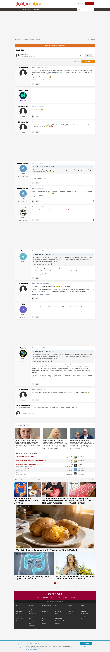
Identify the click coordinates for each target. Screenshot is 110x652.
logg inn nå (59, 407)
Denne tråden (87, 9)
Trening (59, 597)
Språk (34, 587)
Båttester (83, 616)
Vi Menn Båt (84, 613)
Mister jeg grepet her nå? (22, 468)
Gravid (31, 611)
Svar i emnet (88, 61)
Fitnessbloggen (73, 597)
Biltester (83, 611)
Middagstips (58, 618)
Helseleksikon (44, 597)
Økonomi (18, 620)
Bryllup (70, 616)
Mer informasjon (86, 646)
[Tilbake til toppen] (55, 583)
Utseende (41, 587)
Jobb (43, 613)
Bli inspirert (19, 611)
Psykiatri (33, 56)
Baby (30, 618)
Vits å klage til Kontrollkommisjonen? (26, 464)
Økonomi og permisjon (35, 627)
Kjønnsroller (45, 611)
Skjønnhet (71, 611)
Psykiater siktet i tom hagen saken (25, 456)
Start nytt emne (75, 61)
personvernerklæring (32, 649)
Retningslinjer (37, 9)
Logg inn (80, 3)
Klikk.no (61, 601)
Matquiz (57, 623)
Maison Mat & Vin (59, 620)
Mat (43, 620)
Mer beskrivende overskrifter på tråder (55, 45)
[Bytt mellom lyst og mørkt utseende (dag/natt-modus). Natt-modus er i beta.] (76, 587)
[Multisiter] (33, 84)
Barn (30, 623)
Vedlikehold (19, 618)
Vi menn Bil (84, 609)
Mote (70, 605)
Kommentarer (46, 609)
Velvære (65, 597)
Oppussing (19, 613)
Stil (69, 609)
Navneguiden (32, 613)
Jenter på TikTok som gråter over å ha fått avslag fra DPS (31, 460)
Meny (19, 9)
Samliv (44, 616)
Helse (37, 597)
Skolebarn (32, 625)
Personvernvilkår (50, 587)
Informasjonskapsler (69, 587)
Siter (37, 84)
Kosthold (52, 597)
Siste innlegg (27, 9)
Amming (31, 620)
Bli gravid (31, 609)
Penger (44, 623)
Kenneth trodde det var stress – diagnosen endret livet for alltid (80, 441)
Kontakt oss (59, 587)
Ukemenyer (58, 609)
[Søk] (93, 9)
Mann (69, 613)
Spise (56, 613)
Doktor (55, 593)
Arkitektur (18, 609)
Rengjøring (19, 616)
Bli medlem (90, 3)
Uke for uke (32, 616)
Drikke (57, 616)
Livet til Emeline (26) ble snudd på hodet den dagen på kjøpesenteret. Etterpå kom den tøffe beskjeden (26, 442)
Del (82, 55)
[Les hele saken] (27, 434)
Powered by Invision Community (55, 588)
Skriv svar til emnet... (30, 413)
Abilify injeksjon (20, 473)
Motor (83, 605)
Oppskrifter (58, 611)
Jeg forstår (86, 643)
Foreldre (32, 605)
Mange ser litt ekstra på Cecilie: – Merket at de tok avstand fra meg (53, 441)
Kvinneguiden (46, 605)
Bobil (82, 618)
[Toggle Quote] (33, 166)
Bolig (18, 605)
